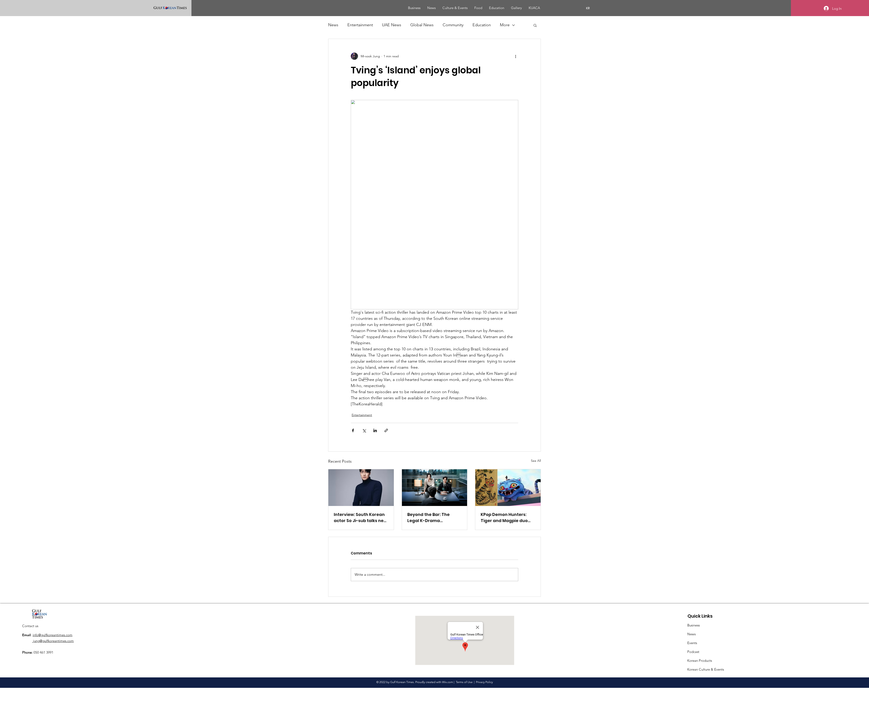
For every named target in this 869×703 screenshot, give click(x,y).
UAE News (391, 24)
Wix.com (447, 682)
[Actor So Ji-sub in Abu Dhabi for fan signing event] (361, 487)
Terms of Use (464, 682)
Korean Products (699, 660)
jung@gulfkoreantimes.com (53, 641)
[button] (535, 25)
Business (693, 625)
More (505, 24)
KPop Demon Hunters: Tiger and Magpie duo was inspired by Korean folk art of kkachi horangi (507, 518)
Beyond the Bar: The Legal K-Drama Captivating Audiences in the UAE (434, 518)
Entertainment (360, 24)
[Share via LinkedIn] (375, 430)
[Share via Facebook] (353, 430)
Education (482, 24)
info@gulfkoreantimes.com (52, 635)
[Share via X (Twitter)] (364, 430)
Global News (422, 24)
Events (692, 643)
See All (536, 461)
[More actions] (515, 56)
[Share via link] (386, 430)
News (333, 24)
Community (453, 24)
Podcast (693, 652)
